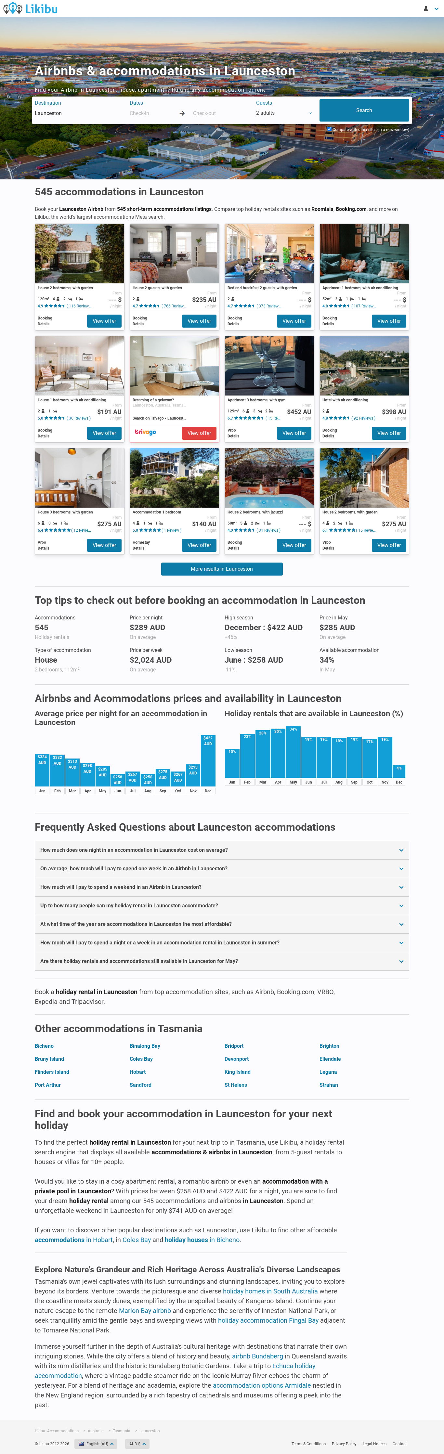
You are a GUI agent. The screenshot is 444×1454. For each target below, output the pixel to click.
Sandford (140, 1085)
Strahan (329, 1085)
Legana (328, 1072)
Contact (400, 1444)
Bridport (234, 1046)
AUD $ (134, 1444)
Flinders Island (52, 1072)
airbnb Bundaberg (257, 1356)
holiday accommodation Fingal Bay (268, 1320)
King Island (238, 1072)
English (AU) (97, 1444)
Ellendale (330, 1059)
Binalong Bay (145, 1046)
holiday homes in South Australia (270, 1291)
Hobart (138, 1072)
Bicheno (44, 1046)
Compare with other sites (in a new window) (370, 129)
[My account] (431, 8)
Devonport (237, 1059)
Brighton (329, 1046)
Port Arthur (48, 1085)
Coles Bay (141, 1059)
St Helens (236, 1085)
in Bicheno (202, 1240)
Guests (264, 103)
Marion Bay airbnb (145, 1311)
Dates (136, 103)
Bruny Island (49, 1059)
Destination (48, 103)
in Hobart (74, 1240)
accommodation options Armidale (262, 1385)
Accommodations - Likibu (30, 7)
